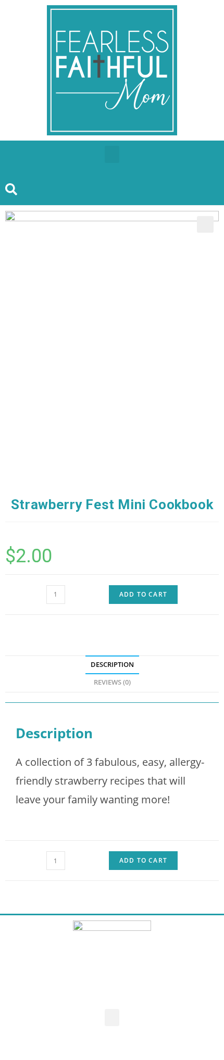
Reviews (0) (112, 682)
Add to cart (143, 594)
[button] (112, 154)
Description (112, 664)
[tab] (112, 665)
